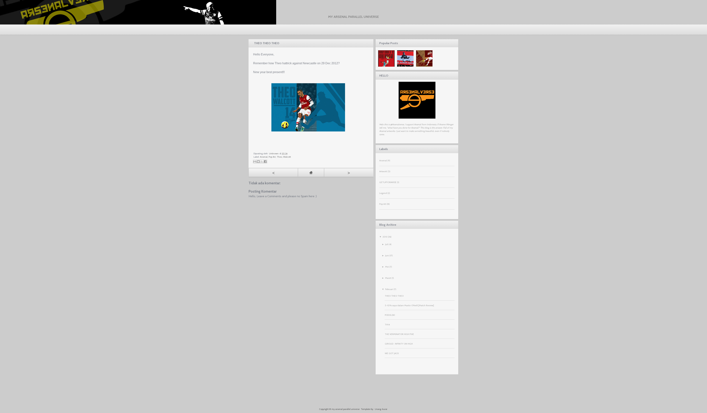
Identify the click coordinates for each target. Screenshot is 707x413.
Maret (388, 278)
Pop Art (272, 156)
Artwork (383, 171)
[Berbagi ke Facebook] (265, 161)
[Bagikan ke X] (262, 161)
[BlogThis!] (258, 161)
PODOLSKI (390, 315)
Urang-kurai (381, 409)
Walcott (287, 156)
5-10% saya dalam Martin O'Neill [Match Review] (409, 305)
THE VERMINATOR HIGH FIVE (399, 334)
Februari (389, 289)
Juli (386, 244)
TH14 (387, 324)
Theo (279, 156)
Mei (387, 266)
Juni (387, 255)
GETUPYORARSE (387, 182)
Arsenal (264, 156)
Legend (383, 193)
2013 (385, 236)
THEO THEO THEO (394, 295)
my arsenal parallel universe (353, 17)
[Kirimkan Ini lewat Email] (255, 161)
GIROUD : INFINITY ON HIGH (399, 343)
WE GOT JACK (392, 353)
